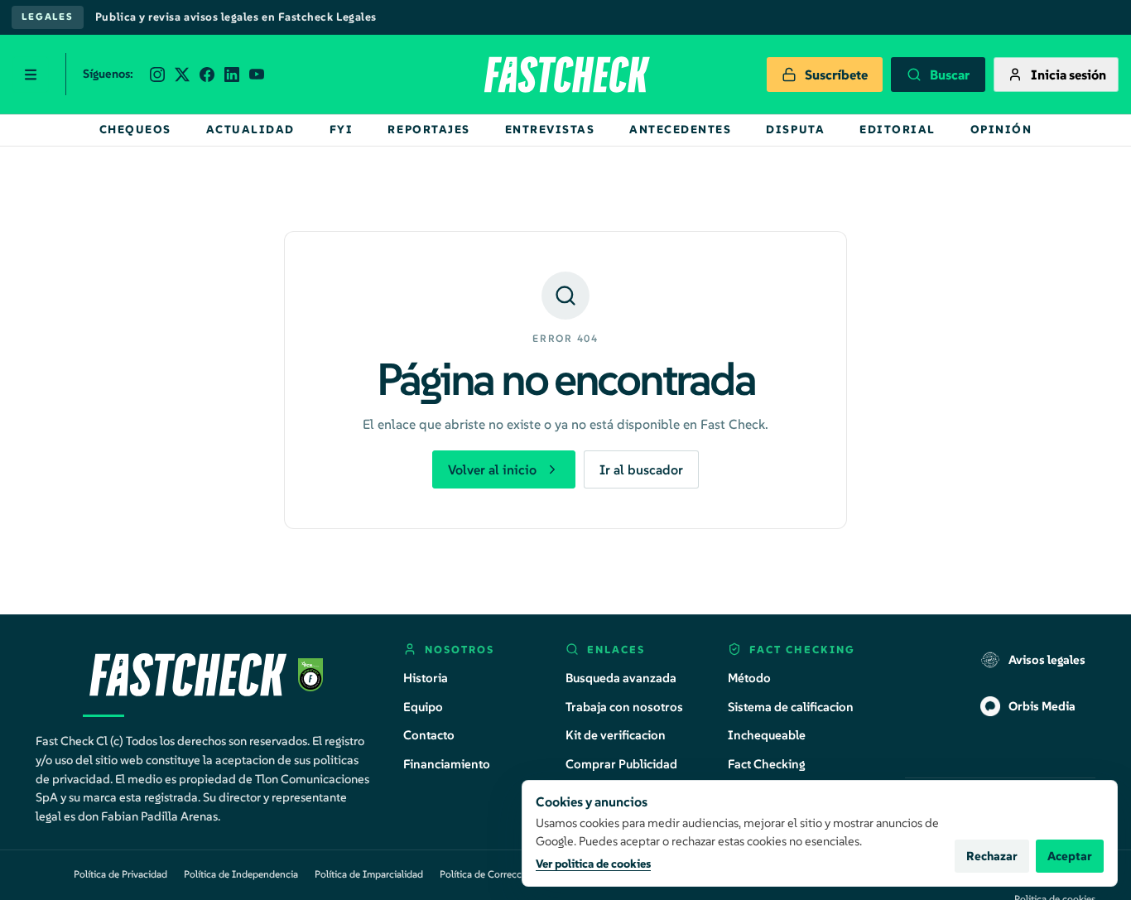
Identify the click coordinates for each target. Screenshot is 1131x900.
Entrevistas (550, 130)
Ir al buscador (641, 469)
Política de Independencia (241, 874)
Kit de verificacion (616, 735)
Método (749, 678)
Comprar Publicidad (621, 764)
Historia (425, 678)
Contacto (429, 735)
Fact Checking (767, 764)
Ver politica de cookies (593, 863)
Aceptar (1069, 856)
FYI (342, 130)
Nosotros (459, 650)
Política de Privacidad (120, 874)
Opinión (1001, 130)
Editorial (897, 130)
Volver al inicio (492, 469)
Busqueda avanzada (621, 678)
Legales (48, 16)
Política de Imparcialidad (369, 874)
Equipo (423, 707)
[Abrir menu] (30, 74)
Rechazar (992, 856)
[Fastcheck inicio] (565, 74)
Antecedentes (680, 130)
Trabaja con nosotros (624, 707)
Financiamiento (446, 764)
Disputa (795, 130)
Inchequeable (767, 735)
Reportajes (428, 130)
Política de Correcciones (492, 874)
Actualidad (250, 130)
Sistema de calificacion (791, 707)
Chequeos (135, 130)
